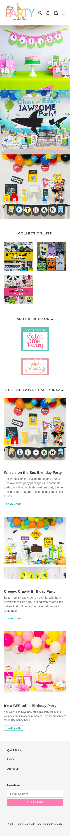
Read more (13, 504)
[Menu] (64, 13)
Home (11, 759)
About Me (13, 768)
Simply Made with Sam (29, 824)
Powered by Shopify (51, 824)
